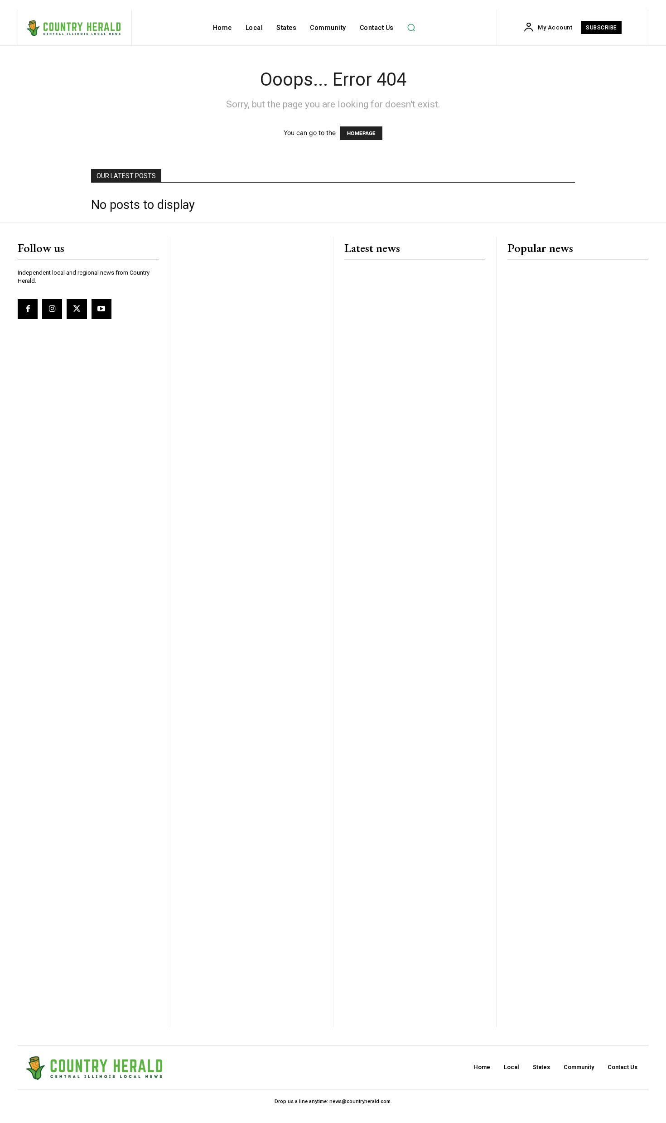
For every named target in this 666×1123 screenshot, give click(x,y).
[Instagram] (52, 309)
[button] (411, 27)
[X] (77, 309)
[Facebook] (28, 309)
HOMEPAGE (361, 133)
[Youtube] (101, 309)
